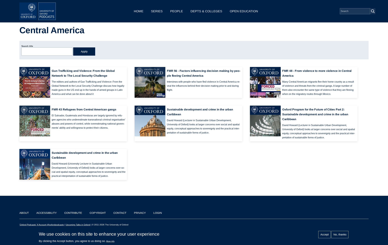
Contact (119, 212)
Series (157, 11)
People (176, 11)
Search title (27, 46)
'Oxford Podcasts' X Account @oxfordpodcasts (41, 224)
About (24, 212)
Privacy (140, 212)
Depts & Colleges (206, 11)
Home (138, 11)
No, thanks (339, 234)
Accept (324, 234)
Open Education (244, 11)
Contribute (73, 212)
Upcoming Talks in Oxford (78, 224)
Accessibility (46, 212)
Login (157, 212)
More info (110, 241)
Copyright (98, 212)
